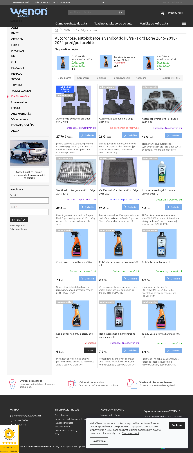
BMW (14, 33)
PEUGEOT (17, 67)
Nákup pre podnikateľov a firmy (52, 2)
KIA (13, 56)
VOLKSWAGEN (21, 90)
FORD (15, 45)
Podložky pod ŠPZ (22, 125)
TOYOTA (16, 85)
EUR (164, 2)
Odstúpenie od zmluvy (66, 430)
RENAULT (17, 73)
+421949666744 (21, 420)
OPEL (14, 62)
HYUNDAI (17, 50)
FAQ (57, 434)
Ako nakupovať (21, 2)
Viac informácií (130, 433)
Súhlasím (177, 425)
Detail (90, 350)
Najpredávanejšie (121, 78)
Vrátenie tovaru (62, 426)
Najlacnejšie (83, 78)
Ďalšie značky (20, 96)
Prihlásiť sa (18, 219)
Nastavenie (99, 441)
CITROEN (17, 39)
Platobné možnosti (64, 423)
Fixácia (15, 107)
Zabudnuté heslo (18, 229)
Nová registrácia (18, 225)
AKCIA (15, 130)
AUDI (14, 27)
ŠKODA (16, 79)
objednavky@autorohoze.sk (27, 415)
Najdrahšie (101, 78)
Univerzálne (19, 102)
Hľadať (120, 12)
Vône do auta (19, 119)
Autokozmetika (21, 113)
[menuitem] (71, 23)
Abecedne (141, 78)
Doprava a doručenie (110, 415)
